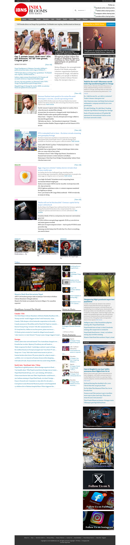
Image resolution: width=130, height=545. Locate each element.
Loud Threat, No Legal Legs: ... (70, 257)
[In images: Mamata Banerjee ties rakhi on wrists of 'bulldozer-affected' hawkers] (71, 319)
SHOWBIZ (18, 93)
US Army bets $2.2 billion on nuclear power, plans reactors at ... (35, 330)
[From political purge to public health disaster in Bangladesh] (47, 247)
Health (71, 19)
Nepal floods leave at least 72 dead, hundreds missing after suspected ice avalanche (98, 329)
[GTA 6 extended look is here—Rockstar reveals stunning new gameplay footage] (26, 141)
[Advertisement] (99, 196)
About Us (26, 538)
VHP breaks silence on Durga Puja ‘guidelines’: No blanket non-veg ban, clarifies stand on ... (33, 73)
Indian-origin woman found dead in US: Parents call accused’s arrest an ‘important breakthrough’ (31, 78)
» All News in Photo (68, 332)
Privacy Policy (50, 538)
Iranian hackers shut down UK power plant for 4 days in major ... (35, 355)
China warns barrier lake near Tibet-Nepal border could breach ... (35, 376)
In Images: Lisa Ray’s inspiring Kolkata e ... (74, 360)
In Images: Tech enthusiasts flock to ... (75, 376)
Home (18, 19)
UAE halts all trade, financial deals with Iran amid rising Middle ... (36, 361)
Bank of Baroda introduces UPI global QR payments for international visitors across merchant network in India (97, 115)
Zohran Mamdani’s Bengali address (26, 299)
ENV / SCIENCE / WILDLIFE (94, 274)
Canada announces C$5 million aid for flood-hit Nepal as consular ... (36, 324)
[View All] (48, 65)
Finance (31, 19)
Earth (65, 19)
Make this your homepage (107, 1)
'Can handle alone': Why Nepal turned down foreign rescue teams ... (36, 370)
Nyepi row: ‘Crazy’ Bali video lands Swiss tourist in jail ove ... (34, 353)
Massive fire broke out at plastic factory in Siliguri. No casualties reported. (35, 302)
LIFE (16, 200)
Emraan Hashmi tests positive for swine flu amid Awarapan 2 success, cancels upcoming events (56, 97)
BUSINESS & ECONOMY (92, 56)
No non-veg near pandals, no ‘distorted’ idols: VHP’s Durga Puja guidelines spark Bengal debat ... (31, 82)
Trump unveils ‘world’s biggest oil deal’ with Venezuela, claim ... (35, 319)
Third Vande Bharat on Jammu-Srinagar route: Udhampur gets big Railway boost (99, 401)
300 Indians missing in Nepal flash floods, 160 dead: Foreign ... (35, 378)
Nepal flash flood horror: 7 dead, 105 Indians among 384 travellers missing (98, 333)
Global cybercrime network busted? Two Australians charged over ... (37, 342)
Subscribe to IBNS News (94, 24)
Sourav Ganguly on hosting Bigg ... (75, 296)
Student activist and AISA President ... (75, 282)
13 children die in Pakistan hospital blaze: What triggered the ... (35, 386)
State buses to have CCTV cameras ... (75, 303)
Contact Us (69, 538)
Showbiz (46, 19)
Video (92, 19)
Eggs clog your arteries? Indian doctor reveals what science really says (57, 169)
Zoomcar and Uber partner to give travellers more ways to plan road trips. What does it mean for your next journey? (98, 395)
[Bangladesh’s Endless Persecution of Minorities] (25, 246)
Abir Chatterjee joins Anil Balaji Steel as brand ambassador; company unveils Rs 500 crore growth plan (99, 103)
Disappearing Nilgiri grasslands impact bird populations (99, 300)
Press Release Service (88, 538)
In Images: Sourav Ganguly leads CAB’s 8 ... (75, 368)
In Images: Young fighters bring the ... (75, 342)
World (58, 19)
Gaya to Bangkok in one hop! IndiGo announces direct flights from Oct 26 (96, 370)
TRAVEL (86, 343)
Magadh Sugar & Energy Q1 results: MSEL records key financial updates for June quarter (32, 87)
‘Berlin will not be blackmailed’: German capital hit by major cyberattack (58, 203)
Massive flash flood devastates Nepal (29, 294)
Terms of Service (60, 538)
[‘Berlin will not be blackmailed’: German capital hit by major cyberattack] (26, 210)
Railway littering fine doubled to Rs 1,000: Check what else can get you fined (97, 384)
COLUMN (40, 239)
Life (52, 19)
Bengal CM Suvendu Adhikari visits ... (75, 289)
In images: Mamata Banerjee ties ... (71, 327)
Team (32, 538)
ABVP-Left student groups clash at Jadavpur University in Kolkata (36, 297)
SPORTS (17, 130)
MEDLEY (18, 239)
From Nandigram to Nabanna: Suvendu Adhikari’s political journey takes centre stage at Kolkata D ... (31, 69)
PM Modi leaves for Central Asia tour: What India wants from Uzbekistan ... (67, 54)
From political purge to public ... (47, 254)
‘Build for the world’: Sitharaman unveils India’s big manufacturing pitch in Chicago (98, 83)
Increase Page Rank (65, 542)
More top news (21, 64)
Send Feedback (77, 538)
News (24, 19)
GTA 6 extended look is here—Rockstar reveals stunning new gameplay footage (59, 134)
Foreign (17, 339)
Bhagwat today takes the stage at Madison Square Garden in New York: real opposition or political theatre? (67, 60)
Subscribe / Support (101, 538)
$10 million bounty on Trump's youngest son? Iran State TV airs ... (36, 350)
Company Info (85, 541)
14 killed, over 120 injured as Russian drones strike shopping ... (35, 358)
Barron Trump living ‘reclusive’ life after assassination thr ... (34, 327)
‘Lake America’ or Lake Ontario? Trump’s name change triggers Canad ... (38, 335)
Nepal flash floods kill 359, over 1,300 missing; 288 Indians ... (34, 373)
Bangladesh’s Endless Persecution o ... (21, 253)
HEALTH (18, 165)
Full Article (50, 104)
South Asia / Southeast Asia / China (27, 365)
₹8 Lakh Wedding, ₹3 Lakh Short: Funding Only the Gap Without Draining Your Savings (98, 109)
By (26, 254)
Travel (78, 19)
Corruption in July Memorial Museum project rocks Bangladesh (35, 384)
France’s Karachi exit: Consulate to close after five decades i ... (34, 381)
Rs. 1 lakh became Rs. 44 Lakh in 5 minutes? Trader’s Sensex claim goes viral (98, 97)
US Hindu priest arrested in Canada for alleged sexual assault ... (35, 332)
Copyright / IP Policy (75, 541)
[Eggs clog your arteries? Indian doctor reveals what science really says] (26, 175)
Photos (85, 19)
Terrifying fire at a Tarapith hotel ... (75, 267)
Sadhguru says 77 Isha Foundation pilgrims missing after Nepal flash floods (98, 324)
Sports (38, 19)
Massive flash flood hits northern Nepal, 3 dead (99, 337)
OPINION (63, 239)
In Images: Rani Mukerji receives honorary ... (75, 383)
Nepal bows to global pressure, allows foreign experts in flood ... (35, 367)
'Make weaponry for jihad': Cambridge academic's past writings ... (36, 347)
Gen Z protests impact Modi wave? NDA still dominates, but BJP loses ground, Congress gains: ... (33, 58)
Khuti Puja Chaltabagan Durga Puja (75, 274)
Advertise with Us (40, 538)
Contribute (111, 24)
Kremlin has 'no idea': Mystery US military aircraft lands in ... (34, 344)
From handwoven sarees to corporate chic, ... (71, 352)
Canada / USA (19, 314)
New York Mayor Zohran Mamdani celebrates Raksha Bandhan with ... (37, 316)
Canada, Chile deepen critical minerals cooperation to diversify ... (36, 321)
